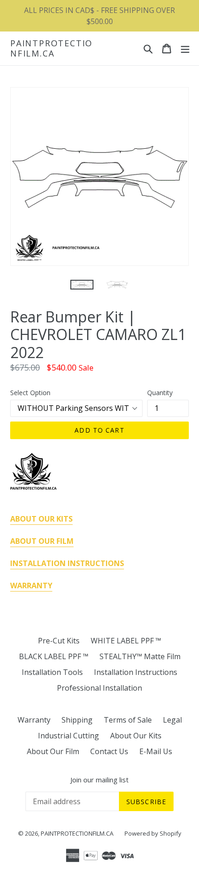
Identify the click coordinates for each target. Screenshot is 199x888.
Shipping (77, 720)
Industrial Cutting (68, 736)
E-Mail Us (155, 751)
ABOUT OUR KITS (41, 519)
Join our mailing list (99, 779)
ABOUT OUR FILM (42, 541)
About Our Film (53, 751)
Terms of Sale (128, 720)
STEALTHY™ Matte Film (140, 656)
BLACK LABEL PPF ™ (53, 656)
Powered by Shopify (152, 833)
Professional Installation (99, 688)
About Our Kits (136, 736)
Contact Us (109, 751)
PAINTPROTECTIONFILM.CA (51, 48)
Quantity (160, 392)
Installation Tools (52, 672)
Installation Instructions (135, 672)
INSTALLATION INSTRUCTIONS (67, 563)
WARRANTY (31, 585)
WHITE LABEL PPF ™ (126, 641)
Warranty (34, 720)
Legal (172, 720)
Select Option (30, 392)
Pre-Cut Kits (59, 641)
